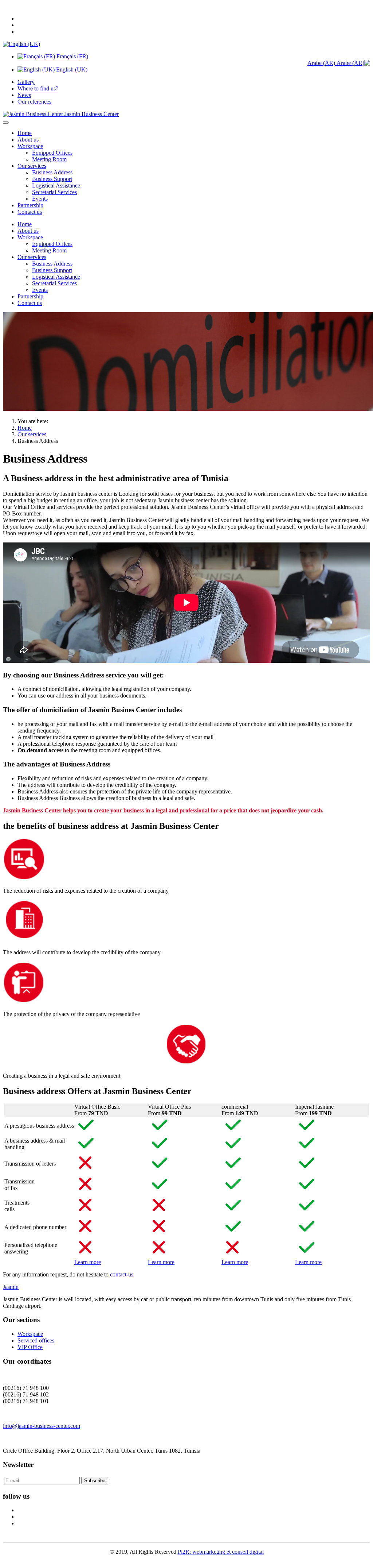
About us (28, 139)
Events (40, 199)
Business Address (52, 172)
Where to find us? (37, 88)
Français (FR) (71, 56)
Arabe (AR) (322, 63)
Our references (34, 101)
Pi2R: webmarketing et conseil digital (221, 1552)
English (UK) (71, 69)
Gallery (26, 82)
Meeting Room (49, 159)
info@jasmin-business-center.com (41, 1426)
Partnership (30, 205)
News (24, 95)
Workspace (30, 146)
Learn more (87, 1262)
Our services (31, 166)
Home (24, 133)
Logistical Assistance (56, 185)
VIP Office (30, 1347)
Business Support (52, 179)
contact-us (121, 1274)
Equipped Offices (52, 153)
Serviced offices (35, 1340)
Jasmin (11, 1287)
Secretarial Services (54, 192)
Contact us (29, 212)
